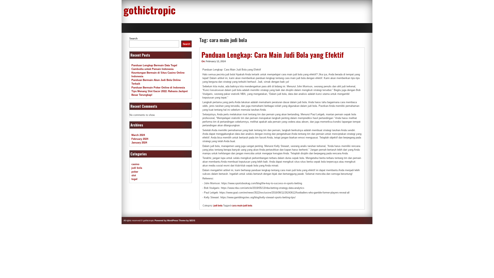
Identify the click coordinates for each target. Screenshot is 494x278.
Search (133, 38)
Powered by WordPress (166, 220)
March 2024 (138, 135)
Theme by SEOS (187, 220)
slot (133, 175)
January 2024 (139, 142)
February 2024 (139, 138)
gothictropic (150, 9)
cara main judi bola (242, 205)
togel (134, 179)
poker (134, 171)
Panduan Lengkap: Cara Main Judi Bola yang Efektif (272, 55)
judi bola (217, 205)
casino (135, 164)
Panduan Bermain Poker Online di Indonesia (158, 87)
